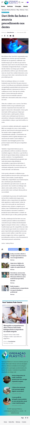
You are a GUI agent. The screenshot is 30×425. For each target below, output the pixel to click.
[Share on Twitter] (7, 35)
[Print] (13, 35)
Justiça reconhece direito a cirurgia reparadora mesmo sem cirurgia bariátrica (18, 255)
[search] (19, 2)
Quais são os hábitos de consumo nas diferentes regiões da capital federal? (17, 265)
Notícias (5, 12)
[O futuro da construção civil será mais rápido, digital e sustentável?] (7, 390)
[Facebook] (25, 418)
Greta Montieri (10, 32)
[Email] (10, 35)
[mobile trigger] (3, 2)
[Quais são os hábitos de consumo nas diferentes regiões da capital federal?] (5, 265)
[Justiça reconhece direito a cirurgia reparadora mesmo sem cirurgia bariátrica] (5, 256)
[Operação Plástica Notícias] (11, 2)
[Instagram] (27, 418)
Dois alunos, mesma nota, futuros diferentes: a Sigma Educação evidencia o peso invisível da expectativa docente (18, 276)
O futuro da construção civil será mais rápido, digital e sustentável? (18, 389)
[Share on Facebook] (4, 35)
